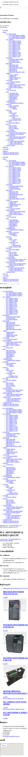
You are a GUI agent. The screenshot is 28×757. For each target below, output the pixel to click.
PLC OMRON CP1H (14, 48)
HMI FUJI (12, 100)
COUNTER (9, 80)
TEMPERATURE (10, 101)
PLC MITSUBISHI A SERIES (17, 35)
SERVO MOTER (10, 135)
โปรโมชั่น (6, 149)
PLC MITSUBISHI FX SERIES (17, 36)
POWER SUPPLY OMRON (16, 134)
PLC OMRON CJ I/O (14, 56)
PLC (7, 525)
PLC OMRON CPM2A (15, 42)
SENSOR (8, 104)
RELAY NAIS (13, 127)
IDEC (13, 114)
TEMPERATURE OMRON (16, 103)
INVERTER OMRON (15, 62)
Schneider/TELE (16, 118)
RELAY (8, 124)
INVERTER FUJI (13, 60)
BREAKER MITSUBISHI (16, 67)
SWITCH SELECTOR (15, 120)
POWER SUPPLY (11, 131)
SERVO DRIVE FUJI (14, 86)
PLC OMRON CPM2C (15, 44)
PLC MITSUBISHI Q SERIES (17, 38)
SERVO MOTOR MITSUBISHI (17, 137)
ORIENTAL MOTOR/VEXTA (11, 152)
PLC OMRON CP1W (14, 49)
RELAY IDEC (13, 125)
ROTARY (8, 121)
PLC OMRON (10, 39)
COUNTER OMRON (14, 82)
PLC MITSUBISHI (11, 34)
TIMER (8, 73)
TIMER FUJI (12, 76)
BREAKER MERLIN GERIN (17, 72)
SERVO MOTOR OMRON (16, 138)
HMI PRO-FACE (13, 96)
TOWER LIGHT (10, 145)
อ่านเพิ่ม (5, 597)
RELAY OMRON (14, 128)
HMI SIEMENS (13, 99)
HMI (7, 91)
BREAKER (9, 63)
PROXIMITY (12, 107)
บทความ (5, 147)
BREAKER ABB (13, 65)
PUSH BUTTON (13, 115)
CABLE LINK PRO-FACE (16, 144)
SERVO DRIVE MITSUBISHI (17, 84)
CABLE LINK (10, 139)
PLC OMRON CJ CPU (15, 55)
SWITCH (8, 110)
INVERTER (9, 58)
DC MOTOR (12, 90)
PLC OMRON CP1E (14, 46)
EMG (10, 111)
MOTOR (8, 89)
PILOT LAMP (13, 113)
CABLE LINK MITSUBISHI (16, 141)
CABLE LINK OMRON (15, 142)
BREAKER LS (13, 70)
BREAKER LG (13, 69)
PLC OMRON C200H (15, 53)
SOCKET (11, 130)
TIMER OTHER (13, 79)
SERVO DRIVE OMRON (16, 87)
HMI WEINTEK (13, 93)
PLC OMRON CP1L (14, 45)
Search (1, 283)
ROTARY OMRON (14, 123)
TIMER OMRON (13, 75)
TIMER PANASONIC (15, 77)
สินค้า (4, 32)
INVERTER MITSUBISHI (16, 59)
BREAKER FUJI (13, 66)
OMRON (14, 108)
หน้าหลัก (5, 30)
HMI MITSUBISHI (14, 94)
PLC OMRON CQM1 (15, 52)
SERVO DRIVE (10, 83)
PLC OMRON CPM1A (15, 41)
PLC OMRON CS (14, 51)
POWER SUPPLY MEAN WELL (17, 132)
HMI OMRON (13, 97)
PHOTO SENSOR (14, 106)
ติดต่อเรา (5, 151)
